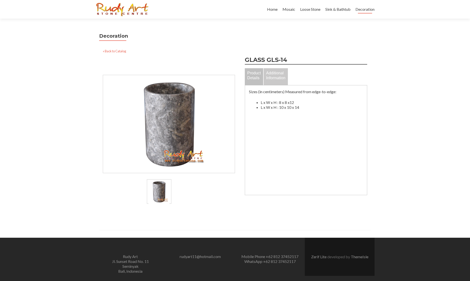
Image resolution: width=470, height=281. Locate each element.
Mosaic (288, 9)
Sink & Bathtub (338, 9)
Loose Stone (310, 9)
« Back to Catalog (114, 51)
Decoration (365, 9)
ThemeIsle (359, 256)
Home (272, 9)
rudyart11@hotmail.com (200, 256)
